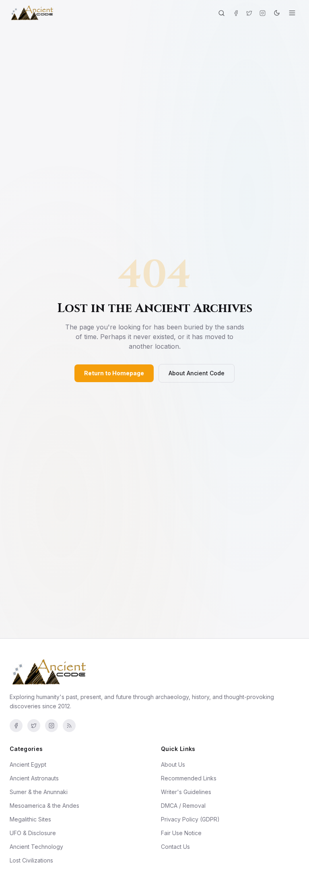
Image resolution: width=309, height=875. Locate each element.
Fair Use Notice (181, 832)
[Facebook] (236, 13)
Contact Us (175, 846)
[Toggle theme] (276, 12)
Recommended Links (188, 778)
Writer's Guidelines (186, 791)
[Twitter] (249, 13)
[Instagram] (262, 13)
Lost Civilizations (31, 860)
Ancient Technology (36, 846)
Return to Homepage (114, 373)
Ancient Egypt (28, 764)
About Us (173, 764)
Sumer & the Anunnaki (39, 791)
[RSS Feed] (69, 725)
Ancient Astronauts (34, 778)
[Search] (221, 13)
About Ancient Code (197, 373)
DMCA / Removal (183, 805)
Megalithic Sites (30, 819)
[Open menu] (292, 13)
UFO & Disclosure (33, 832)
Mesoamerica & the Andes (44, 805)
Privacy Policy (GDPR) (190, 819)
